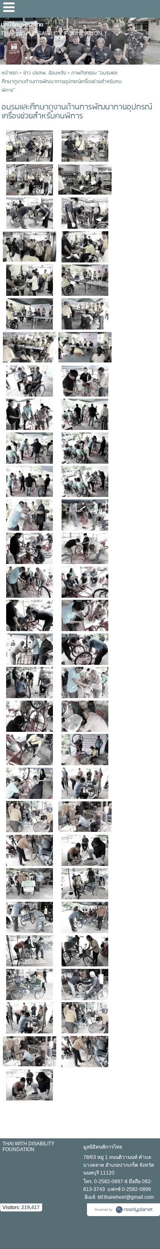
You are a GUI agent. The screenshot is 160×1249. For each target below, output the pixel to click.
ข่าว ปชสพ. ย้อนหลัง (44, 73)
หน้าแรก (10, 73)
